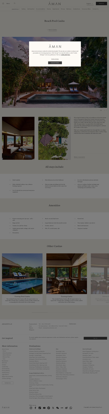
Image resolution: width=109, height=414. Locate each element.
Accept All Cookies (55, 62)
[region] (55, 54)
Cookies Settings (55, 59)
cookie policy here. (65, 54)
